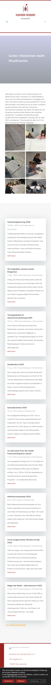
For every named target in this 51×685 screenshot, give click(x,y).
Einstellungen (12, 675)
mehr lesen (11, 256)
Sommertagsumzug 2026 (18, 222)
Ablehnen (21, 681)
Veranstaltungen (25, 225)
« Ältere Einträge (15, 625)
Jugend (20, 411)
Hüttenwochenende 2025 (19, 496)
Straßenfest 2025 (15, 364)
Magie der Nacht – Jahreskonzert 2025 (24, 585)
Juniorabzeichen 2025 (17, 407)
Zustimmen (8, 681)
